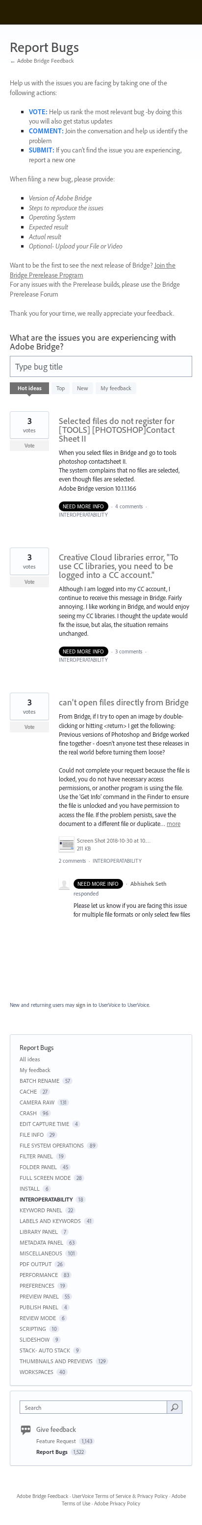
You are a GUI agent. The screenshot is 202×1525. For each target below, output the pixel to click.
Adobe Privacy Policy (117, 1503)
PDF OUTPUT (35, 1264)
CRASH (28, 1113)
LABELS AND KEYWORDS (50, 1221)
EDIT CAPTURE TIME (44, 1123)
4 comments (129, 506)
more (173, 824)
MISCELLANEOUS (41, 1253)
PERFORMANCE (39, 1274)
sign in (83, 1004)
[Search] (174, 1406)
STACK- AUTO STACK (45, 1350)
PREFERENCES (37, 1285)
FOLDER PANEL (38, 1167)
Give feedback (56, 1429)
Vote (30, 445)
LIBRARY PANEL (39, 1231)
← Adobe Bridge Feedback (42, 60)
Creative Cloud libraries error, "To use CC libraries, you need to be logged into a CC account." (118, 565)
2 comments (72, 860)
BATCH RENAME (39, 1080)
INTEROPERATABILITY (83, 514)
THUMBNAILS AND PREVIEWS (56, 1361)
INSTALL (30, 1188)
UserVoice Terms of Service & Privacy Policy (120, 1496)
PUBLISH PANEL (39, 1307)
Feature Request (56, 1441)
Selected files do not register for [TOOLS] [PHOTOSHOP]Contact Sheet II (117, 429)
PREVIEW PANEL (39, 1296)
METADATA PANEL (41, 1242)
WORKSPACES (36, 1371)
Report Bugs (52, 1451)
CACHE (28, 1091)
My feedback (116, 388)
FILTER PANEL (36, 1156)
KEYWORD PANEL (41, 1210)
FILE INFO (32, 1134)
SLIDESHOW (35, 1339)
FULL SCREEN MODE (45, 1177)
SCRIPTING (33, 1328)
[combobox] (96, 1407)
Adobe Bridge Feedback (42, 1496)
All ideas (30, 1059)
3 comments (128, 651)
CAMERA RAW (37, 1102)
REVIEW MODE (38, 1318)
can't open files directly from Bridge (124, 702)
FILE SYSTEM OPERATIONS (52, 1145)
